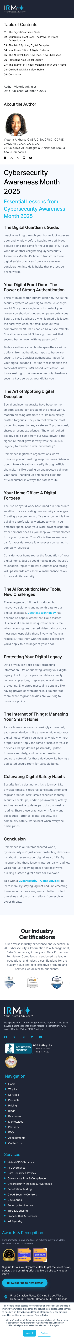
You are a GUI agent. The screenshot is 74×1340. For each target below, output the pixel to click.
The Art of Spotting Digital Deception (29, 45)
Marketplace (15, 1121)
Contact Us (15, 1143)
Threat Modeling (18, 1210)
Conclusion (15, 74)
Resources (14, 1116)
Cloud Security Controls (22, 1194)
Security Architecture (21, 1205)
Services (13, 1094)
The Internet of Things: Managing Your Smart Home (37, 64)
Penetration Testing (20, 1189)
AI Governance (16, 1167)
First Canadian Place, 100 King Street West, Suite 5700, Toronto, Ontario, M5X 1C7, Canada (38, 1297)
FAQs (11, 1132)
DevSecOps (15, 1200)
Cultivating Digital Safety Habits (26, 69)
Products (13, 1100)
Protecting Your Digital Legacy (26, 59)
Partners (13, 1127)
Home (11, 1084)
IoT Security (15, 1221)
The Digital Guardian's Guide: (25, 32)
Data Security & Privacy (22, 1173)
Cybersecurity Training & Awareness (30, 1183)
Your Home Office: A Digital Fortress (29, 50)
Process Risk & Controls (22, 1216)
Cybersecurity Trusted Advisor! (39, 880)
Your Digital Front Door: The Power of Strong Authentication (34, 38)
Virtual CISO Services (21, 1162)
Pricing (12, 1105)
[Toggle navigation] (68, 9)
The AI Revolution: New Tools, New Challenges (35, 54)
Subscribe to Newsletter (27, 1282)
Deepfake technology (42, 612)
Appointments (16, 1137)
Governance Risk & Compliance (27, 1178)
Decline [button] (44, 1332)
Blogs (11, 1111)
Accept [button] (29, 1332)
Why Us (13, 1089)
